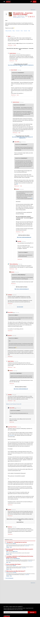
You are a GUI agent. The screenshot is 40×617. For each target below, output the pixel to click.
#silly (29, 30)
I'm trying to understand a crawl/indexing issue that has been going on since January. (19, 556)
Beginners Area (15, 551)
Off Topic (14, 543)
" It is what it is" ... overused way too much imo (16, 542)
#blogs (13, 30)
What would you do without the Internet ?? (15, 571)
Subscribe (23, 17)
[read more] (27, 545)
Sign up (34, 1)
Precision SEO (19, 403)
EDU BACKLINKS (20, 306)
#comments (18, 30)
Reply (7, 562)
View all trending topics (9, 578)
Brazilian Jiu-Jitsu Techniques (11, 403)
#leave (22, 30)
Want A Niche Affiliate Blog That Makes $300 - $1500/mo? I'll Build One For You (21, 66)
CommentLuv (11, 435)
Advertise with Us (33, 9)
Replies (7, 547)
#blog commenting (8, 30)
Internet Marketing (17, 558)
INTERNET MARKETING (17, 17)
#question (25, 30)
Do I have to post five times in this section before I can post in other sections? (19, 549)
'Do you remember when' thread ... (13, 564)
